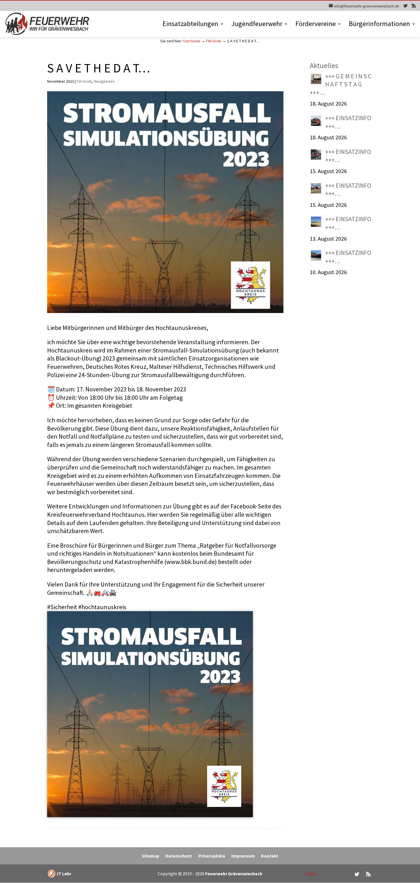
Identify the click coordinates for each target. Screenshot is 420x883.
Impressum (243, 856)
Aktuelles (324, 65)
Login (310, 873)
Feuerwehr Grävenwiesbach (233, 873)
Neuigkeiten (104, 81)
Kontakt (269, 856)
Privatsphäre (211, 856)
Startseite (191, 40)
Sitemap (150, 856)
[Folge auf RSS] (368, 874)
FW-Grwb (213, 40)
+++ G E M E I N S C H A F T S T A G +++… (340, 84)
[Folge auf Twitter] (356, 874)
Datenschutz (178, 856)
